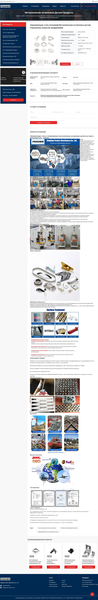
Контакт (77, 64)
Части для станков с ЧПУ (9, 29)
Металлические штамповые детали (35, 15)
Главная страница (20, 15)
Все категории (85, 586)
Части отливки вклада (8, 32)
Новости (63, 580)
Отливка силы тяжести (9, 43)
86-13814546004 (16, 92)
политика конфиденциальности (67, 586)
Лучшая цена (65, 64)
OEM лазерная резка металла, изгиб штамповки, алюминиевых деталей (70, 561)
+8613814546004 (13, 95)
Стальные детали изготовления (11, 59)
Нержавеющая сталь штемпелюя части (48, 531)
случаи (63, 582)
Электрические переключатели (11, 53)
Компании (51, 580)
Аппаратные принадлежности (10, 62)
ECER (81, 597)
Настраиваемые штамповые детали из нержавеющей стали (35, 561)
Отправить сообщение (43, 122)
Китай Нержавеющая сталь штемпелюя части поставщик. (28, 597)
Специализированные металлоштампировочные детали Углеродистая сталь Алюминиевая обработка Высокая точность (88, 561)
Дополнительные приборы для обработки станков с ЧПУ (11, 36)
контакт (13, 100)
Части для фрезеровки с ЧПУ (10, 40)
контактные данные (53, 586)
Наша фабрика (52, 582)
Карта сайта (64, 584)
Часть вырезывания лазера (10, 50)
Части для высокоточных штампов (47, 528)
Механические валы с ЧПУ (9, 56)
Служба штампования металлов (69, 528)
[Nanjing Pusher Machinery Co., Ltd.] (5, 6)
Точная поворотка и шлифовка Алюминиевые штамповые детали (52, 561)
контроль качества (53, 584)
